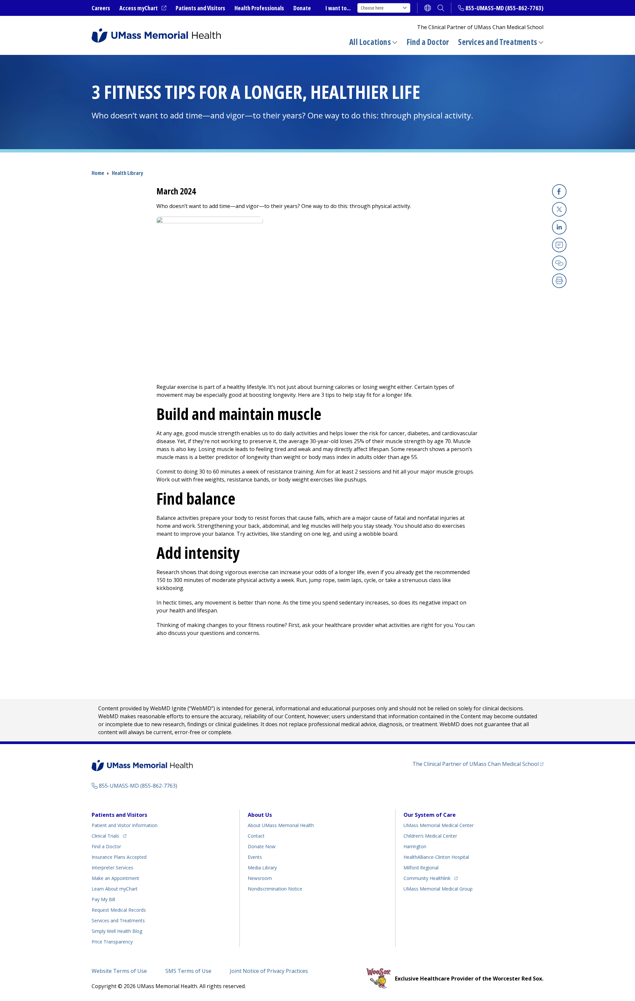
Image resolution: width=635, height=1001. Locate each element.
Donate (302, 8)
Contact (256, 836)
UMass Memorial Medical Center (438, 825)
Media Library (262, 867)
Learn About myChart (115, 889)
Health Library (127, 173)
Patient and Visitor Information (124, 825)
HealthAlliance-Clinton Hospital (436, 857)
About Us (260, 814)
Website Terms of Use (119, 971)
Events (255, 857)
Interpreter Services (112, 867)
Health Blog (117, 931)
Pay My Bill (103, 899)
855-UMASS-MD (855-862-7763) (504, 8)
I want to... (338, 8)
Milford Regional (421, 867)
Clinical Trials (109, 835)
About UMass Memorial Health (281, 825)
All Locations (370, 41)
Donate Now (261, 846)
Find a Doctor (427, 42)
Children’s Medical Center (430, 836)
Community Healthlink (426, 878)
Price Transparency (112, 941)
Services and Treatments (497, 41)
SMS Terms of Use (188, 971)
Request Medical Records (119, 910)
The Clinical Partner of (477, 764)
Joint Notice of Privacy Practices (269, 971)
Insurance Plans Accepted (119, 857)
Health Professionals (259, 8)
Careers (101, 8)
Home (98, 173)
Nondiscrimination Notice (275, 889)
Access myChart (142, 8)
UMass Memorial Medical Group (438, 889)
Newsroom (260, 878)
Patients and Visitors (200, 8)
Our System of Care (429, 814)
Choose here (372, 8)
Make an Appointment (115, 878)
